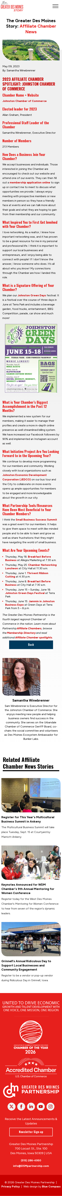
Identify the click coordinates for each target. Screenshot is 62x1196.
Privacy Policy (10, 1186)
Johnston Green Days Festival (25, 593)
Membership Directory (21, 632)
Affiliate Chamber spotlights (33, 637)
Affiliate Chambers (29, 628)
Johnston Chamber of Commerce (24, 101)
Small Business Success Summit (36, 519)
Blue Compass (51, 1186)
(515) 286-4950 (31, 1160)
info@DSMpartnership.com (31, 1166)
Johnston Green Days (32, 295)
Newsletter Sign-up (31, 1132)
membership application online (30, 182)
